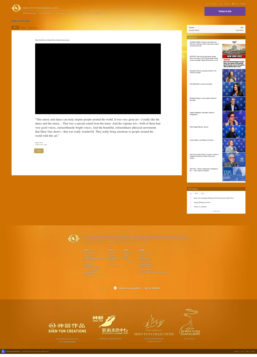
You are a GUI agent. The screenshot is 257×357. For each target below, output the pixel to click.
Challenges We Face (91, 267)
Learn (220, 4)
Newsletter (214, 4)
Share (39, 150)
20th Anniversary (29, 13)
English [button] (242, 4)
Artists (71, 13)
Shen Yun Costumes (146, 261)
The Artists (112, 258)
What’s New (128, 253)
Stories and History (146, 269)
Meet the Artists (89, 272)
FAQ (105, 13)
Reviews (97, 13)
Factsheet (87, 264)
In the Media (113, 264)
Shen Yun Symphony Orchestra (95, 258)
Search (236, 4)
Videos (80, 13)
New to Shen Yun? (90, 256)
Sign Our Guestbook (152, 288)
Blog (202, 193)
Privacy (247, 351)
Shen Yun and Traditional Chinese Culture (154, 272)
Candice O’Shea (194, 30)
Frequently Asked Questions (94, 275)
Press (207, 4)
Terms (242, 351)
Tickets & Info (225, 11)
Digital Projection (145, 264)
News (196, 193)
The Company (61, 13)
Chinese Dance (144, 253)
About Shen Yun (114, 256)
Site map (253, 351)
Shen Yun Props (145, 267)
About (86, 250)
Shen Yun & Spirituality (92, 269)
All (191, 193)
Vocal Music (143, 258)
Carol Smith (239, 30)
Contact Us (227, 4)
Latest (88, 13)
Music (141, 256)
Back (16, 27)
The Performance (45, 13)
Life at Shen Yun (90, 261)
